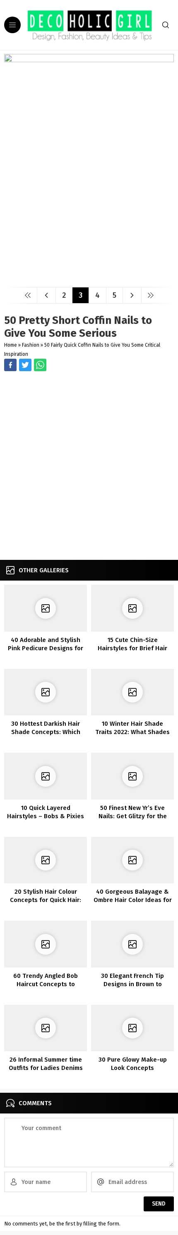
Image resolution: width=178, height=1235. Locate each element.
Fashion (30, 345)
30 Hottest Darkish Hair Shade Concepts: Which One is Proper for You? (45, 732)
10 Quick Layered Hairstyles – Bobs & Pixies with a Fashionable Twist (45, 816)
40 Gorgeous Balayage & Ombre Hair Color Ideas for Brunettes (133, 900)
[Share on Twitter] (40, 365)
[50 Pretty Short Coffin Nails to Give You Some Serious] (89, 278)
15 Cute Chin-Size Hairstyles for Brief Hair (132, 644)
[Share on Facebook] (10, 365)
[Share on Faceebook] (25, 365)
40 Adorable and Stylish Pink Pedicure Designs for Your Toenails (45, 648)
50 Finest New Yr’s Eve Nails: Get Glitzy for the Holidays (133, 816)
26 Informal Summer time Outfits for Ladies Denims (46, 1064)
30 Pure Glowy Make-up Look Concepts (133, 1064)
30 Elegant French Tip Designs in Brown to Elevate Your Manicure (132, 984)
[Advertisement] (89, 466)
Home (10, 345)
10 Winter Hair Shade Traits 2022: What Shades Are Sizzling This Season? (132, 732)
